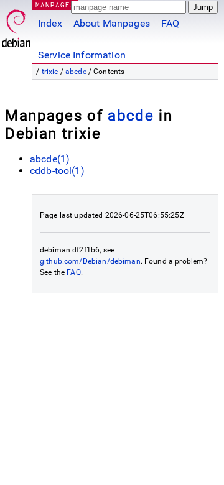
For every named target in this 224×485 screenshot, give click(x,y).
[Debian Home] (16, 25)
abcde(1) (50, 159)
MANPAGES (55, 5)
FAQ (170, 23)
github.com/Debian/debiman (90, 261)
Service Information (82, 55)
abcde (75, 71)
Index (50, 23)
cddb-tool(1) (57, 171)
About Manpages (111, 23)
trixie (50, 71)
